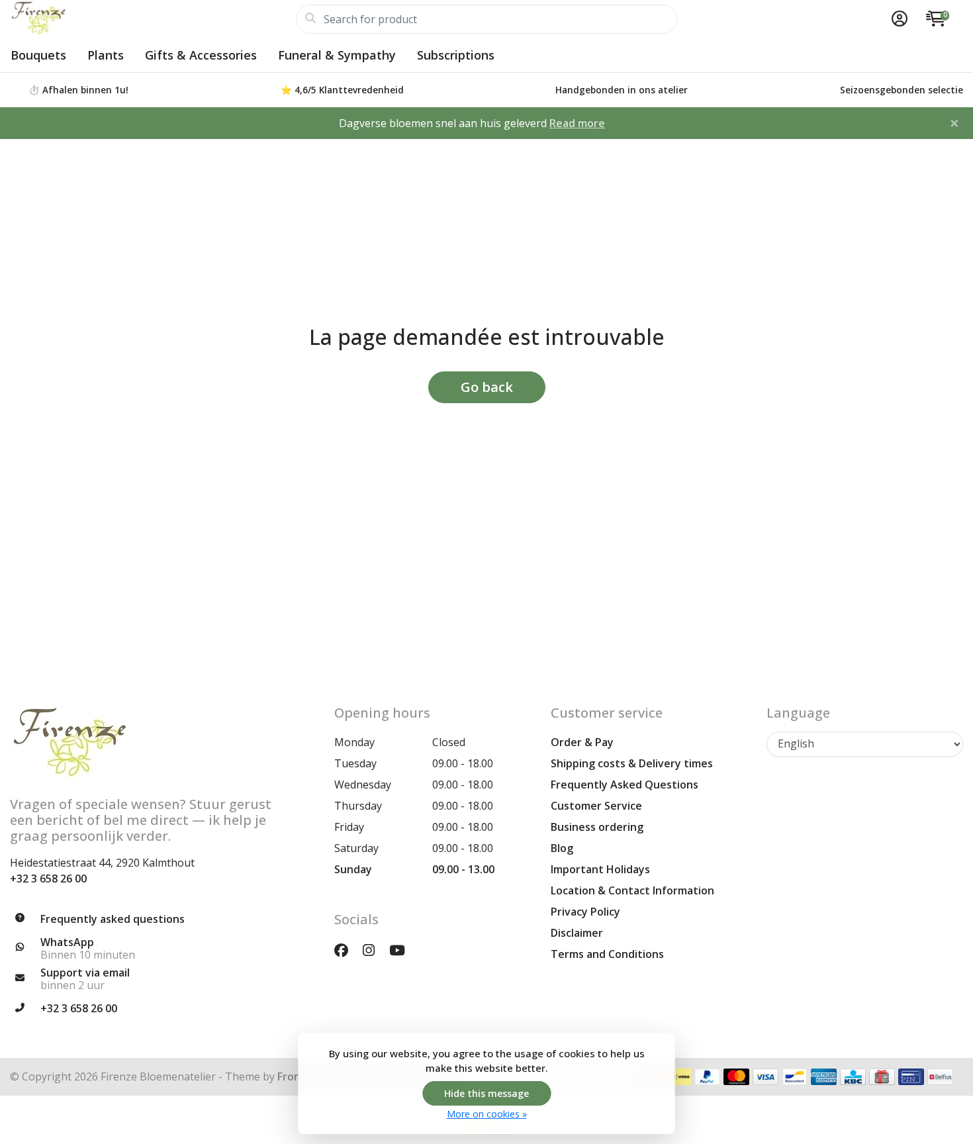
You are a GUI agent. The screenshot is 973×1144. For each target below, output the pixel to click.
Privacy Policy (585, 911)
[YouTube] (402, 950)
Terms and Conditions (607, 954)
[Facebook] (346, 950)
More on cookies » (487, 1114)
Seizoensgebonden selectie (901, 89)
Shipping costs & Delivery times (632, 763)
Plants (105, 55)
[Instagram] (374, 950)
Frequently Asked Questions (624, 784)
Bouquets (38, 55)
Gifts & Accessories (201, 55)
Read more (577, 123)
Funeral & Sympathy (337, 55)
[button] (897, 19)
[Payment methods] (678, 1077)
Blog (562, 848)
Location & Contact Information (632, 890)
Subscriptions (455, 55)
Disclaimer (577, 933)
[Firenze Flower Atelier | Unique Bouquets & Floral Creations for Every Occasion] (153, 19)
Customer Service (596, 805)
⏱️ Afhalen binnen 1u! (78, 89)
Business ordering (597, 827)
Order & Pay (582, 742)
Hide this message (486, 1093)
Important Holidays (600, 869)
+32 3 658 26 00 (48, 878)
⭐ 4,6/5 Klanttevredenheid (342, 89)
